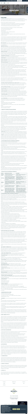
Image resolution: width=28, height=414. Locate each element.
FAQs (23, 383)
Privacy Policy (5, 404)
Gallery (4, 383)
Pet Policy (9, 404)
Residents (14, 383)
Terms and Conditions (13, 404)
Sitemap (17, 404)
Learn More (19, 0)
